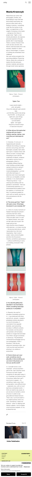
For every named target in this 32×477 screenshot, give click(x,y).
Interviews (4, 455)
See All (24, 423)
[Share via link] (7, 414)
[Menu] (29, 2)
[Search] (25, 2)
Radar (3, 458)
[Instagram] (29, 455)
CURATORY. (25, 453)
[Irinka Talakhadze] (16, 432)
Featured (3, 456)
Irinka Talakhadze (13, 441)
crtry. (5, 2)
